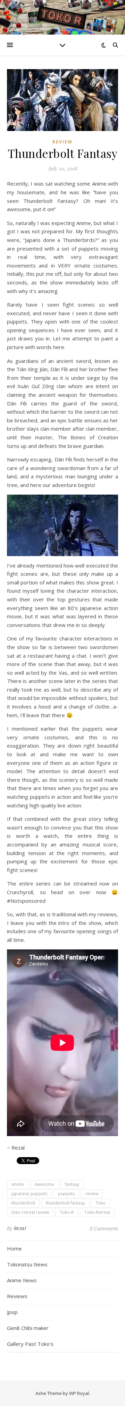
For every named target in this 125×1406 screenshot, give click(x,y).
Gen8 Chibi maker (28, 1327)
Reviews (17, 1296)
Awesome (44, 1184)
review (91, 1194)
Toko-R (67, 1212)
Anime (17, 1184)
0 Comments (104, 1228)
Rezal (20, 1228)
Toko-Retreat (97, 1212)
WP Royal (79, 1393)
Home (14, 1248)
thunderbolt (23, 1203)
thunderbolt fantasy (65, 1203)
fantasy (72, 1184)
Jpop (12, 1312)
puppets (66, 1194)
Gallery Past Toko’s (30, 1343)
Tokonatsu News (27, 1264)
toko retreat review (30, 1212)
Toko (100, 1203)
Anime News (22, 1280)
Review (62, 142)
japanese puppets (29, 1194)
